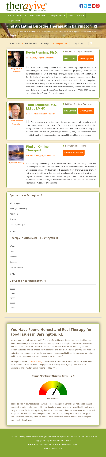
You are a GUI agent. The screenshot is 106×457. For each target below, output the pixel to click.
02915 (12, 307)
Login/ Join (13, 20)
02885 (12, 289)
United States (14, 43)
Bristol (12, 251)
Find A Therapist (16, 15)
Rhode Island (31, 43)
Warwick (13, 256)
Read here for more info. (53, 448)
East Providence (16, 267)
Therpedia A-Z (55, 15)
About (80, 15)
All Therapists (15, 203)
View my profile (86, 58)
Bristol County (36, 361)
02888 (12, 303)
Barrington (46, 43)
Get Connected (37, 15)
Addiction (14, 214)
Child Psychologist (17, 224)
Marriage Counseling (18, 208)
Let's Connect (70, 58)
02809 (12, 298)
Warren (13, 246)
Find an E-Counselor (74, 152)
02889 (12, 293)
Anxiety (13, 219)
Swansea (13, 262)
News (70, 15)
